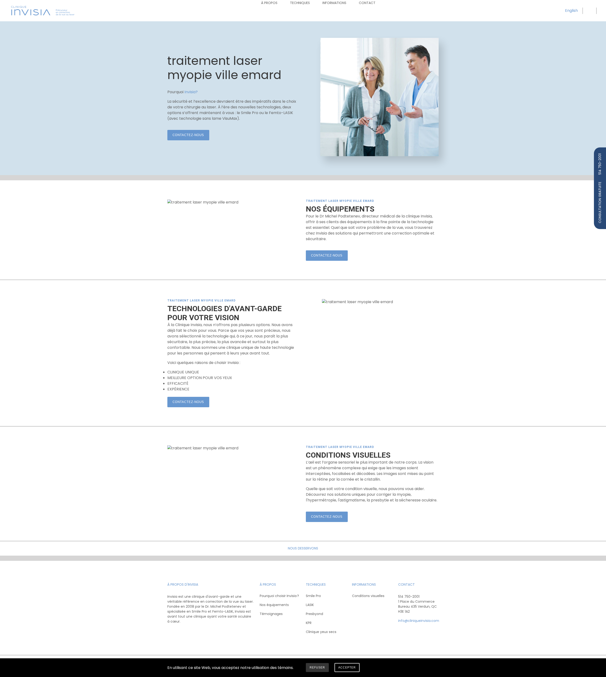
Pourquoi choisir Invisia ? (279, 595)
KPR (309, 622)
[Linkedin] (190, 632)
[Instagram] (181, 632)
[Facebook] (171, 632)
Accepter (347, 667)
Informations (334, 2)
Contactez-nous (188, 135)
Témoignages (271, 613)
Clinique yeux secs (321, 631)
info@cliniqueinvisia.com (418, 620)
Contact (367, 2)
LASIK (310, 604)
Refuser (317, 667)
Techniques (300, 2)
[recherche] (589, 11)
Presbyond (314, 613)
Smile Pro (313, 595)
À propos (269, 2)
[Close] (435, 668)
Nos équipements (274, 604)
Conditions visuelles (368, 595)
